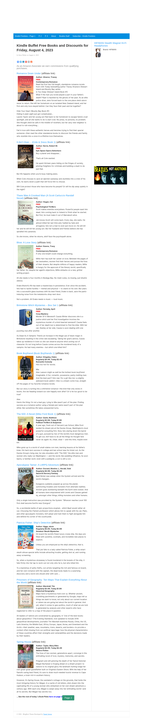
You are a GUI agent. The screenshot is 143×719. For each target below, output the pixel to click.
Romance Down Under (29, 73)
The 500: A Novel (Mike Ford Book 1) (36, 414)
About (53, 36)
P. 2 (40, 36)
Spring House (24, 641)
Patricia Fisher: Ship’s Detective (34, 522)
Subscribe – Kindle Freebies (84, 36)
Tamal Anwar (47, 714)
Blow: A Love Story (27, 242)
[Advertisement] (67, 15)
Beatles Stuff (64, 36)
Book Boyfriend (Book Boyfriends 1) (36, 353)
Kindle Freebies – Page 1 (25, 36)
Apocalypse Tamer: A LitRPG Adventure (38, 465)
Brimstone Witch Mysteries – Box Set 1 (37, 305)
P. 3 (46, 36)
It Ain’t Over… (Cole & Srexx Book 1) (36, 142)
